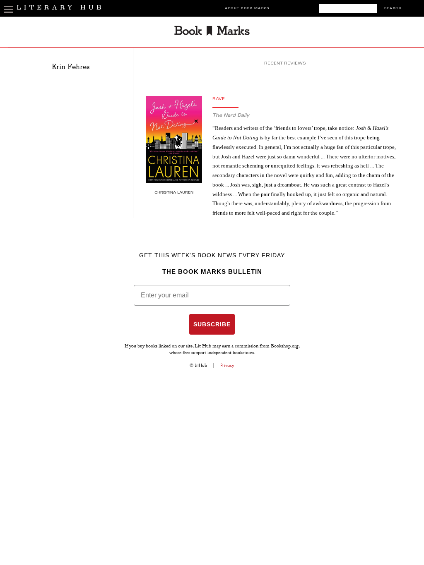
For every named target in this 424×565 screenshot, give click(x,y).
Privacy (227, 365)
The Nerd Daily (230, 115)
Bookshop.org (285, 346)
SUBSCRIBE (212, 324)
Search (393, 8)
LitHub (201, 365)
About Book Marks (247, 8)
